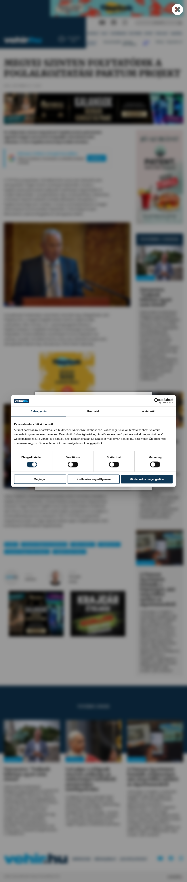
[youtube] (102, 23)
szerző (29, 575)
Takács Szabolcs (82, 544)
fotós (72, 572)
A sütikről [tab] (148, 411)
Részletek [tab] (93, 411)
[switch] (73, 464)
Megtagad (40, 479)
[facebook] (114, 23)
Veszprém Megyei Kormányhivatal (44, 544)
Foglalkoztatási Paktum (69, 551)
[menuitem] (93, 33)
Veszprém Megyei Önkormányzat (27, 551)
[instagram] (124, 23)
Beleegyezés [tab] (38, 411)
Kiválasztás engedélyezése (94, 479)
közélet (11, 544)
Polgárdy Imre (109, 544)
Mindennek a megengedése (147, 479)
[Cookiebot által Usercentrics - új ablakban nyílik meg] (157, 401)
